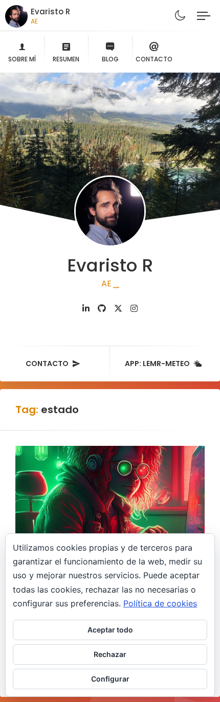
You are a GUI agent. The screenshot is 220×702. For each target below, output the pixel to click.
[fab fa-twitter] (118, 308)
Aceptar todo (110, 629)
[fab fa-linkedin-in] (86, 308)
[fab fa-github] (102, 308)
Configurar (110, 678)
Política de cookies (160, 603)
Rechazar (110, 654)
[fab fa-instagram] (134, 308)
